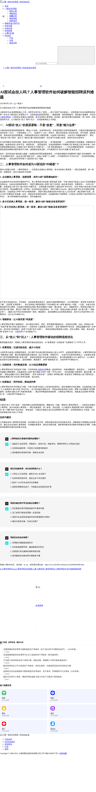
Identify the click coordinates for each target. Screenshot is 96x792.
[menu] (1, 0)
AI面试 (40, 369)
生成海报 (39, 605)
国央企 (53, 729)
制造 (52, 698)
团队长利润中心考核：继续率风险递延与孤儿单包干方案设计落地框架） (33, 677)
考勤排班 (13, 13)
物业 (52, 713)
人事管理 (40, 569)
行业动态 (8, 739)
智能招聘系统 (75, 569)
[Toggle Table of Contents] (3, 16)
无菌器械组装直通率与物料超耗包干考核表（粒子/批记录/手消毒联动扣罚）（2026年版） (41, 649)
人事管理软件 (5, 117)
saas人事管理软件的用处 (23, 569)
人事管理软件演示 (62, 569)
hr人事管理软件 (6, 569)
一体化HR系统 (11, 9)
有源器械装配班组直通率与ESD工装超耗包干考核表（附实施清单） (32, 655)
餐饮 (3, 713)
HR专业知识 (10, 742)
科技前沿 (8, 744)
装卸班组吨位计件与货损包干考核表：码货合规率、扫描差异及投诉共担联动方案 (37, 666)
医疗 (3, 729)
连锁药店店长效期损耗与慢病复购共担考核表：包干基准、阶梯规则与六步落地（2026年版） (42, 671)
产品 (6, 747)
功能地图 (63, 753)
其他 (6, 749)
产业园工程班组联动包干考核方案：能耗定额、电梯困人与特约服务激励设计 (35, 660)
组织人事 (13, 11)
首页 (6, 6)
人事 (28, 117)
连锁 (3, 698)
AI (15, 103)
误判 (37, 115)
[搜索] (76, 55)
